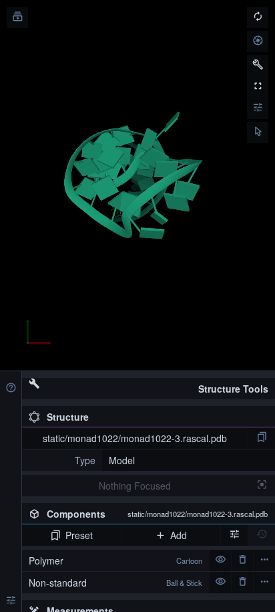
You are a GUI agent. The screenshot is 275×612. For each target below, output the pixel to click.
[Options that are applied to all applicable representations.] (234, 535)
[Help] (10, 388)
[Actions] (264, 560)
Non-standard (115, 582)
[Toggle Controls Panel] (257, 65)
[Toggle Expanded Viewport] (257, 87)
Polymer (115, 560)
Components (157, 513)
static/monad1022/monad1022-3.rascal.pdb (135, 438)
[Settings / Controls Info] (257, 108)
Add (178, 535)
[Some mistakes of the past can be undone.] (261, 535)
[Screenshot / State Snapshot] (257, 41)
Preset (79, 535)
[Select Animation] (17, 17)
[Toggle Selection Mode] (257, 132)
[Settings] (10, 601)
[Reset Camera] (257, 17)
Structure (68, 416)
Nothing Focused (135, 485)
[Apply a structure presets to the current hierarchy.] (261, 438)
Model (122, 460)
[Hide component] (220, 560)
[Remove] (242, 560)
